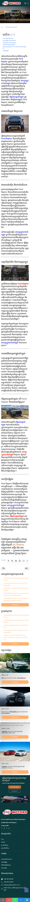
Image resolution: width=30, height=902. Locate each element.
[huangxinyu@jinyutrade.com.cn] (21, 900)
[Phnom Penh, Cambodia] (15, 900)
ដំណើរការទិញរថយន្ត (5, 865)
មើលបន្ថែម (15, 643)
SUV (2, 839)
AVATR (3, 842)
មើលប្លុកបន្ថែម (15, 604)
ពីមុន (4, 568)
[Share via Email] (23, 560)
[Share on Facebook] (8, 560)
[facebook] (2, 828)
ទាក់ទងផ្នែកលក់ (14, 791)
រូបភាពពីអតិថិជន (5, 848)
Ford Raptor (23, 283)
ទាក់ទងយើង (4, 868)
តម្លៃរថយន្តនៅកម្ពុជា (16, 516)
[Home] (3, 900)
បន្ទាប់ (26, 568)
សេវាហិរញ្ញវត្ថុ (4, 862)
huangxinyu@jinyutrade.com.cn (12, 885)
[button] (25, 3)
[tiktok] (4, 828)
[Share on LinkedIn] (16, 560)
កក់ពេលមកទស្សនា (14, 787)
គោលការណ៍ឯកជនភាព (6, 859)
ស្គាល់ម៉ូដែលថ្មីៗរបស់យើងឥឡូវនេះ (9, 822)
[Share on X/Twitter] (12, 560)
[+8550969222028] (9, 900)
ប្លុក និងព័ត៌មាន (4, 845)
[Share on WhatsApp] (19, 560)
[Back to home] (11, 3)
